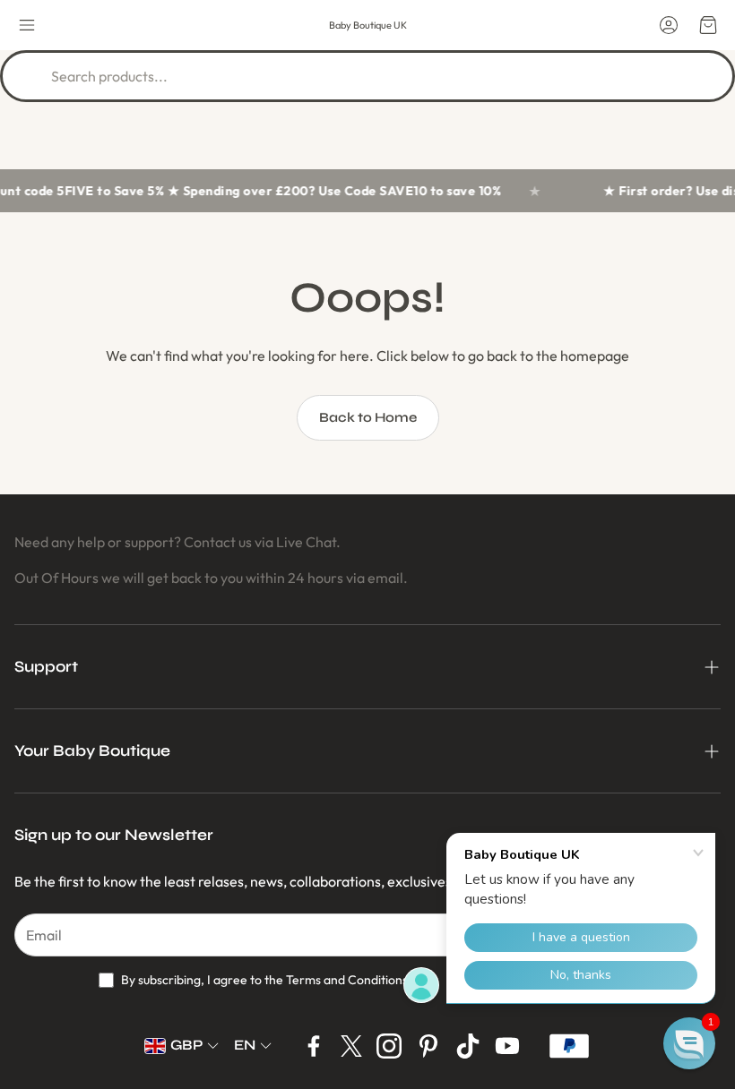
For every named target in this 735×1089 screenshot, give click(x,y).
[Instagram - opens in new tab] (389, 1046)
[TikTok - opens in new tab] (467, 1046)
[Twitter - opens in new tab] (351, 1046)
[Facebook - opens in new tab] (313, 1046)
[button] (26, 25)
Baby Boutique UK (368, 25)
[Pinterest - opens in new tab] (428, 1046)
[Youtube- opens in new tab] (507, 1046)
